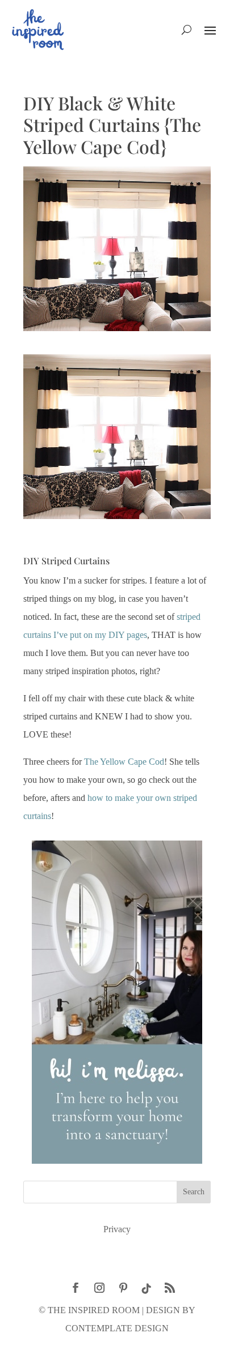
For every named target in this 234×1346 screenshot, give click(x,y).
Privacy (117, 1229)
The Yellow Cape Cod (124, 761)
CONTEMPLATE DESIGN (117, 1328)
